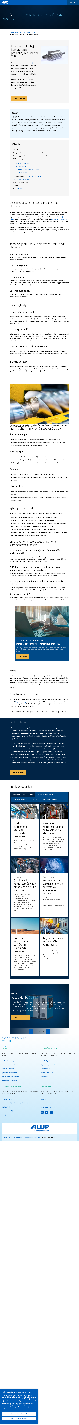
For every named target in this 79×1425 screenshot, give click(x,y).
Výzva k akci (18, 188)
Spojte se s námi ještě (21, 702)
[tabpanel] (39, 889)
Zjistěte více (23, 656)
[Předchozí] (31, 1031)
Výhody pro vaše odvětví (22, 180)
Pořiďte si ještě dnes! (20, 1017)
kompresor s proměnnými (28, 63)
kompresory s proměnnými (59, 219)
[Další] (48, 1031)
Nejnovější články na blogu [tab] (23, 794)
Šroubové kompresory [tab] (45, 794)
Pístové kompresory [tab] (20, 799)
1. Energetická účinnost (23, 163)
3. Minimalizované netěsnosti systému (28, 169)
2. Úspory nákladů (21, 166)
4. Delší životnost (21, 172)
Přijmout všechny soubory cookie (19, 1414)
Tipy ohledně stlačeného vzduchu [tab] (44, 799)
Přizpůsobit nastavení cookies (32, 1137)
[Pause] (43, 1031)
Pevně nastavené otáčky (34, 177)
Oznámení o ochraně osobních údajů (12, 1137)
